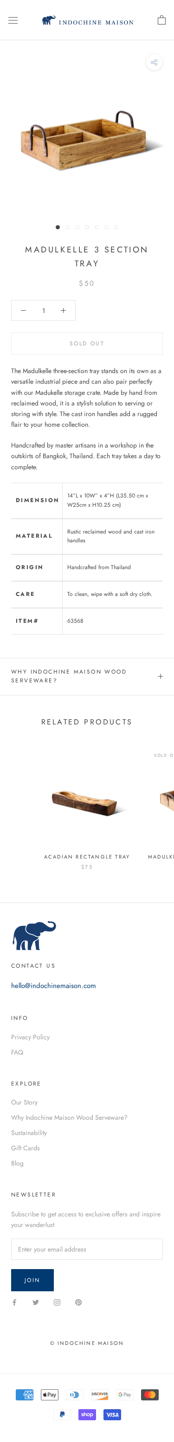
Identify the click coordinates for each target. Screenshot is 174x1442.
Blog (17, 1163)
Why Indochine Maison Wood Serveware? (69, 676)
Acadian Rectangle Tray (87, 856)
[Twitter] (35, 1301)
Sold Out (87, 343)
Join (32, 1280)
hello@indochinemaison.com (53, 986)
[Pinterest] (78, 1301)
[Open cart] (162, 20)
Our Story (24, 1102)
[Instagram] (57, 1301)
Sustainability (29, 1132)
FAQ (17, 1052)
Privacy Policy (30, 1037)
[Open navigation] (13, 20)
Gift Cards (25, 1148)
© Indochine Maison (87, 1343)
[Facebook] (14, 1301)
